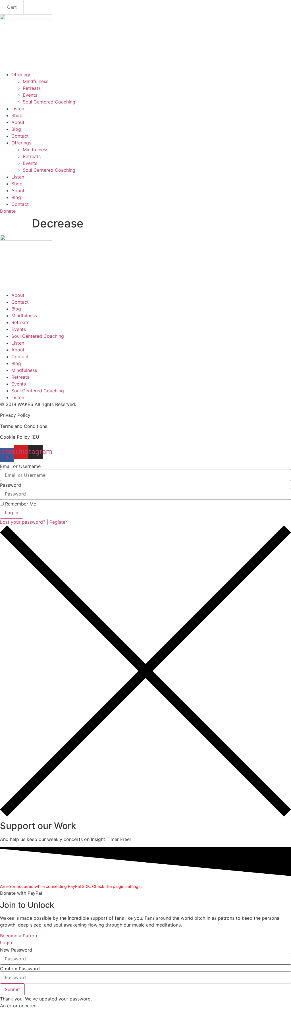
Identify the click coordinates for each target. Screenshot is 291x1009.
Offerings (21, 74)
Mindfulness (35, 81)
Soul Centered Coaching (49, 102)
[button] (12, 989)
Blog (16, 129)
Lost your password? (23, 522)
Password (10, 485)
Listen (17, 108)
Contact (20, 136)
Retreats (32, 88)
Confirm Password (20, 968)
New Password (16, 950)
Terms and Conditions (23, 426)
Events (30, 95)
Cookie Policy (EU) (20, 437)
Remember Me (20, 504)
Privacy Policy (15, 415)
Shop (16, 115)
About (17, 122)
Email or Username (20, 466)
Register (58, 522)
